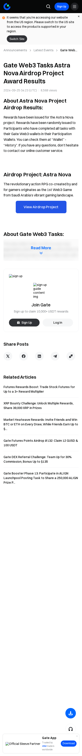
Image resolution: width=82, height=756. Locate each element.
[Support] (70, 729)
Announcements (15, 50)
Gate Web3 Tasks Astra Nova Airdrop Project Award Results (69, 50)
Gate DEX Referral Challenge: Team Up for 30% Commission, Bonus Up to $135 (37, 459)
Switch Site (16, 39)
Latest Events (44, 50)
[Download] (70, 713)
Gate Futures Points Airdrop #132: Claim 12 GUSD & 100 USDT (40, 443)
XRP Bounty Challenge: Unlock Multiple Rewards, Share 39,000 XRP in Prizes (38, 405)
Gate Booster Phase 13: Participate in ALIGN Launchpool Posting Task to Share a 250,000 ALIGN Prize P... (40, 478)
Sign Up (61, 6)
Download (69, 743)
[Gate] (6, 6)
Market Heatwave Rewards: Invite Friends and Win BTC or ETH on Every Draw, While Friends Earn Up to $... (40, 424)
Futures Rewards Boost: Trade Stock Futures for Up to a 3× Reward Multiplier (39, 389)
